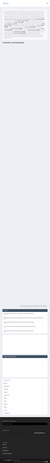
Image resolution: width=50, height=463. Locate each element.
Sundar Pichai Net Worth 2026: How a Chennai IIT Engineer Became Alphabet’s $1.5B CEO (22, 156)
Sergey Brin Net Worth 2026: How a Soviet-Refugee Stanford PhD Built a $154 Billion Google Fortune (24, 171)
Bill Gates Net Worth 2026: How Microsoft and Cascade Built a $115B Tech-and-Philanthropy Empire (25, 262)
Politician (6, 404)
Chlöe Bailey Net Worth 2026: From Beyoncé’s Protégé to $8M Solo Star (18, 313)
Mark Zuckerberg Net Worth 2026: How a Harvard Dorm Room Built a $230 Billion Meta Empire (25, 216)
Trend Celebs (8, 460)
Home (16, 461)
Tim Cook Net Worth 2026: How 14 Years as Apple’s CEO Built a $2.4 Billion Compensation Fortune (24, 201)
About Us (4, 444)
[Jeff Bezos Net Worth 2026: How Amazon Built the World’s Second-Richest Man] (25, 273)
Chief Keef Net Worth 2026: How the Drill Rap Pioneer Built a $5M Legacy (19, 322)
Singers (5, 314)
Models (5, 398)
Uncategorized (7, 413)
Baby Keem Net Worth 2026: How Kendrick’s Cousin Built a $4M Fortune (19, 330)
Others (5, 401)
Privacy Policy (5, 450)
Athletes (5, 383)
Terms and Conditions (7, 453)
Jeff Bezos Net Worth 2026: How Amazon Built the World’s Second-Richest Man (25, 277)
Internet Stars (7, 395)
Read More (6, 81)
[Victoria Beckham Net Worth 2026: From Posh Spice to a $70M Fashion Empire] (25, 290)
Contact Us (4, 447)
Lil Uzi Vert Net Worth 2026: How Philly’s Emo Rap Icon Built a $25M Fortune (19, 326)
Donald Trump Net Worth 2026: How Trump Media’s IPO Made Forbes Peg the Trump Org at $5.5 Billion (24, 231)
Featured (5, 392)
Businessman (6, 386)
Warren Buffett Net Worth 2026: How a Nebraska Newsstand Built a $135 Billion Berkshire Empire (24, 246)
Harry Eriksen (7, 76)
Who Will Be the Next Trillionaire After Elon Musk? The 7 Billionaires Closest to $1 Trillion (24, 74)
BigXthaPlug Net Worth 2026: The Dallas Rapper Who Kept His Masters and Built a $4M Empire (23, 317)
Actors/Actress (7, 380)
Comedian (6, 389)
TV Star (5, 410)
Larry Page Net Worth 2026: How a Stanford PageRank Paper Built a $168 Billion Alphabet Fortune (24, 186)
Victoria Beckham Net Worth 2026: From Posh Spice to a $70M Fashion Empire (23, 293)
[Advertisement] (25, 344)
